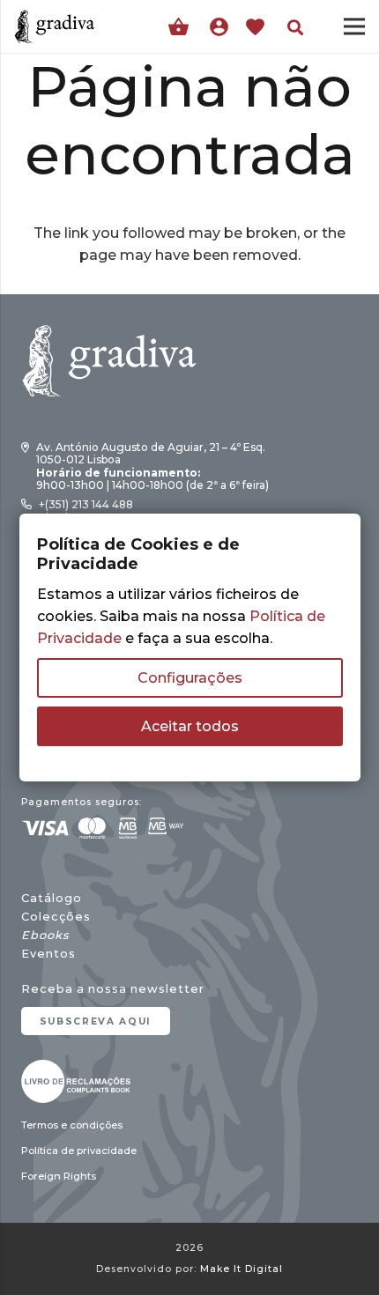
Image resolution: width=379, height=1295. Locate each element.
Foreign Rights (58, 1176)
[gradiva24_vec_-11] (54, 26)
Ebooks (45, 935)
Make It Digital (241, 1269)
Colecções (56, 916)
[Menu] (354, 26)
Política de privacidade (79, 1150)
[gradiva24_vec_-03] (75, 1081)
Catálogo (51, 898)
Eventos (48, 953)
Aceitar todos (190, 726)
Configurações (189, 678)
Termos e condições (72, 1125)
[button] (295, 27)
